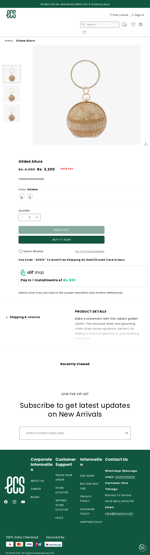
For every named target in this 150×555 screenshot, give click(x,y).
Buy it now (62, 239)
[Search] (83, 25)
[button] (84, 32)
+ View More (83, 342)
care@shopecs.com (119, 513)
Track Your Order (63, 477)
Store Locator (61, 490)
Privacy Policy (86, 499)
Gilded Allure (25, 40)
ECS (18, 553)
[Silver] (30, 196)
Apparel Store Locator (61, 505)
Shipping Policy (91, 522)
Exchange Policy (87, 511)
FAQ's (59, 518)
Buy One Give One (89, 486)
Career (36, 489)
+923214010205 (124, 477)
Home (8, 40)
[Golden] (22, 196)
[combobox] (99, 25)
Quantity (24, 210)
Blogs (35, 497)
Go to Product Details (89, 251)
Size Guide (87, 476)
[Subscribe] (126, 433)
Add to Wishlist (32, 251)
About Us (37, 481)
